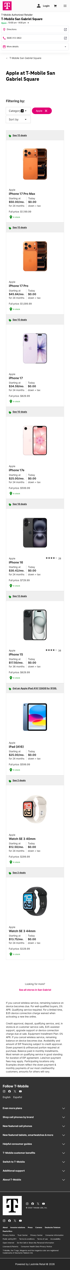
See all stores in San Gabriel (35, 989)
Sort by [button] (18, 119)
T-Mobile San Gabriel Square (25, 58)
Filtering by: (15, 101)
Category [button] (15, 111)
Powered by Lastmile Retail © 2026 (35, 1264)
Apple (39, 110)
